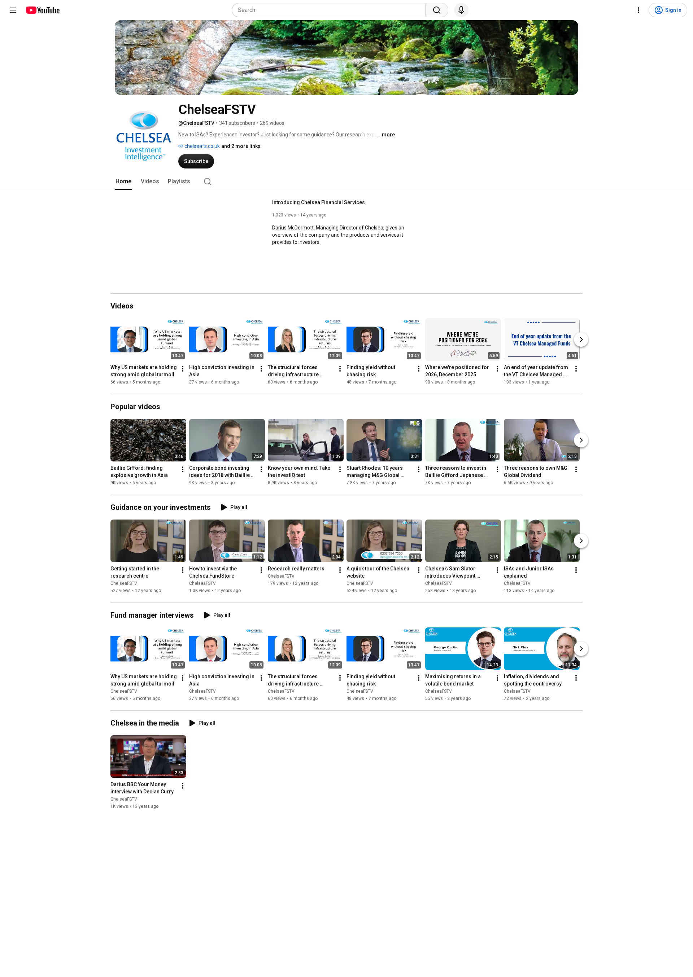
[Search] (436, 10)
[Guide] (13, 10)
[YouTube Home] (42, 10)
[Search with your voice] (461, 10)
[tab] (123, 181)
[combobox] (331, 10)
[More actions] (182, 369)
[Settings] (638, 10)
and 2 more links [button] (241, 146)
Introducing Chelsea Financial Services (318, 202)
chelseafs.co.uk (201, 146)
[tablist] (346, 181)
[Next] (581, 339)
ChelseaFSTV (123, 583)
